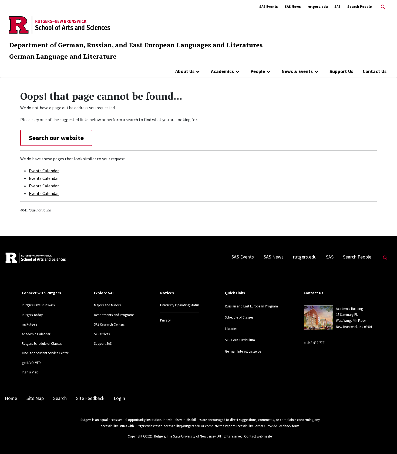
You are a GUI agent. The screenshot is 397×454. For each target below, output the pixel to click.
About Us (184, 71)
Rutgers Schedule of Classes (42, 343)
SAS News (293, 6)
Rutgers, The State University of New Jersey (185, 436)
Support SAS (103, 343)
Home (11, 398)
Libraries (231, 328)
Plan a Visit (30, 372)
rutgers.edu (318, 6)
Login (119, 398)
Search (60, 398)
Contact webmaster (258, 436)
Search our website (56, 138)
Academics (222, 71)
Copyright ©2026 (140, 436)
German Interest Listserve (243, 351)
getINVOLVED (31, 362)
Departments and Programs (114, 315)
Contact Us (374, 71)
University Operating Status (179, 305)
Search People (359, 6)
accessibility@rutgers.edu (181, 426)
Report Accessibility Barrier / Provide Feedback (258, 426)
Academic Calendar (36, 334)
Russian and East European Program (251, 306)
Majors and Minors (107, 305)
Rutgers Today (32, 315)
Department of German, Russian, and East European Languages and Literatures (136, 45)
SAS (337, 6)
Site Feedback (90, 398)
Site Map (35, 398)
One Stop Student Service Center (45, 353)
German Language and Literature (62, 56)
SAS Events (268, 6)
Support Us (341, 71)
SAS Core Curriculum (240, 340)
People (258, 71)
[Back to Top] (385, 441)
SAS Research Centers (109, 324)
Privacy (165, 320)
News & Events (297, 71)
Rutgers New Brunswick (38, 305)
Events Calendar (44, 170)
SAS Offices (102, 334)
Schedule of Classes (239, 317)
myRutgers (29, 324)
